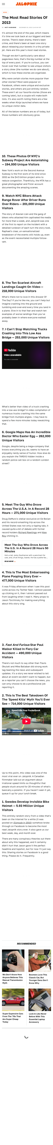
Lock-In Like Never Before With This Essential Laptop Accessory (37, 1018)
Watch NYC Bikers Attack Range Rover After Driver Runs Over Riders (24, 200)
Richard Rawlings (27, 532)
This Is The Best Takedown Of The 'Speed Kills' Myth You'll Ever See (26, 699)
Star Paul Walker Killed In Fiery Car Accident (22, 649)
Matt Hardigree (10, 27)
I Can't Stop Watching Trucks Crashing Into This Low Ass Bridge (24, 333)
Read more (9, 561)
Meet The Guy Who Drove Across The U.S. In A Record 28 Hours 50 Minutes (26, 548)
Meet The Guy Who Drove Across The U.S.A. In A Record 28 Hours (25, 509)
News (5, 12)
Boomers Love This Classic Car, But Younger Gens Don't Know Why (38, 979)
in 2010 (22, 822)
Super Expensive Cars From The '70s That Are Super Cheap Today (12, 1018)
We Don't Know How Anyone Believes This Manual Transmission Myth (12, 978)
